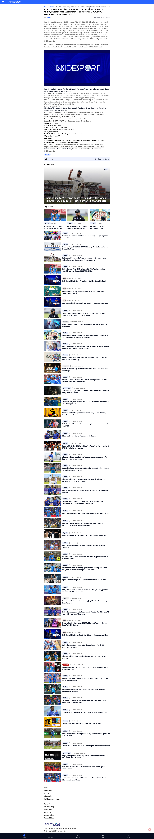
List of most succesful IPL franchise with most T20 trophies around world (83, 768)
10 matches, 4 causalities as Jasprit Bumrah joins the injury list (84, 712)
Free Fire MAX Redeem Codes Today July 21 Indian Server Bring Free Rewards (84, 325)
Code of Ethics (49, 818)
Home (46, 788)
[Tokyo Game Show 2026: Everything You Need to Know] (52, 722)
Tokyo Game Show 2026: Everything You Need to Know (82, 723)
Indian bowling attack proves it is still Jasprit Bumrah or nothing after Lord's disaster (85, 679)
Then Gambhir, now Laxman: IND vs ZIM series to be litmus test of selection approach (85, 403)
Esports (65, 244)
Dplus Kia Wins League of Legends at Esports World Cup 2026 (84, 580)
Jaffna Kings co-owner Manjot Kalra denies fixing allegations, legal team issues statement (84, 701)
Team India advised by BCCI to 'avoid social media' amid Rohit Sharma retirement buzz (84, 779)
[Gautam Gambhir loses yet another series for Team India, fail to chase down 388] (52, 667)
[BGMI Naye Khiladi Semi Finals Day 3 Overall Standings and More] (52, 302)
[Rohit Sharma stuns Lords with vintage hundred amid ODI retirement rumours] (52, 645)
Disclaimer (48, 809)
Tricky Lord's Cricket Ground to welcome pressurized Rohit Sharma (86, 746)
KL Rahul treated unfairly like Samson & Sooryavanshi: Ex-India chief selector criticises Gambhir (84, 381)
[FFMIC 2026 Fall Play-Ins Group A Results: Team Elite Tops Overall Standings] (52, 368)
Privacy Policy (49, 807)
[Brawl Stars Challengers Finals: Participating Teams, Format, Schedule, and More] (52, 412)
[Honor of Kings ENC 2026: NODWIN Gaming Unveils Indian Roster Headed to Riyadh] (52, 246)
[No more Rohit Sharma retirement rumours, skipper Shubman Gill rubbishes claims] (52, 556)
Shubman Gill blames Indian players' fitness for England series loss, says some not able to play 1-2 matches (84, 569)
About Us (47, 812)
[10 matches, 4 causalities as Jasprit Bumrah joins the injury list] (52, 711)
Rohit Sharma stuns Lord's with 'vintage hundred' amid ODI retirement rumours (83, 646)
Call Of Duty (66, 388)
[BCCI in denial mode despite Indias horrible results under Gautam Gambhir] (52, 490)
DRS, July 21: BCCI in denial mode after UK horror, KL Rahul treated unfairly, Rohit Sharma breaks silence (85, 347)
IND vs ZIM (50, 837)
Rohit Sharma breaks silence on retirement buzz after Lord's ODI (85, 513)
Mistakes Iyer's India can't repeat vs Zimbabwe (79, 436)
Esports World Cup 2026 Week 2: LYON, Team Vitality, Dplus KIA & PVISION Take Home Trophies (85, 447)
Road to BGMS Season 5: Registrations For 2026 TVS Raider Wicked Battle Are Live (83, 292)
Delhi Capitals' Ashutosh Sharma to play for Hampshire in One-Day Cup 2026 (86, 425)
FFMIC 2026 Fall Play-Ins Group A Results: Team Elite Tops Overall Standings (85, 369)
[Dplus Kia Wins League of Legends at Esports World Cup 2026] (52, 578)
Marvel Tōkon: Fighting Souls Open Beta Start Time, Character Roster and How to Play (84, 358)
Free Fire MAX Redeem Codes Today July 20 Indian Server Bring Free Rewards (84, 602)
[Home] (14, 2)
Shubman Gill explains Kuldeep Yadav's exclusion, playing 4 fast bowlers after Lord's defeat (85, 458)
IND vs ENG (48, 790)
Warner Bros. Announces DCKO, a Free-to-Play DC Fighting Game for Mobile (85, 237)
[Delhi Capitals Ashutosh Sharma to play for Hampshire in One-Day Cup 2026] (52, 423)
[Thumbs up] (46, 159)
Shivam (49, 17)
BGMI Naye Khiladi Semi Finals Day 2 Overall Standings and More (85, 635)
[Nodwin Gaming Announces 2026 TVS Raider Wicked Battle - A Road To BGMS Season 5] (52, 622)
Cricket (47, 154)
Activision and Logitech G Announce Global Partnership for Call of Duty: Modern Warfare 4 (85, 392)
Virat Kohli (48, 796)
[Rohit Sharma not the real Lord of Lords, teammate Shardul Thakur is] (52, 545)
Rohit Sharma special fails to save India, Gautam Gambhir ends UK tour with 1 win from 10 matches (85, 613)
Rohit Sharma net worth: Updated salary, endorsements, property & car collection (86, 734)
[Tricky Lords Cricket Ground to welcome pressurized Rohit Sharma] (52, 744)
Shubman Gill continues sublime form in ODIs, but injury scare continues (84, 657)
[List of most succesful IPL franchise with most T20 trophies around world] (52, 766)
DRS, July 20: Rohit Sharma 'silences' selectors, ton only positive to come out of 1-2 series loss (85, 591)
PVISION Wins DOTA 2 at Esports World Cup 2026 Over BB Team (84, 535)
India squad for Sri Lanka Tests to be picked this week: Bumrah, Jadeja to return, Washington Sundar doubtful (76, 199)
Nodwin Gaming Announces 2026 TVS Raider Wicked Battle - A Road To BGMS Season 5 (84, 624)
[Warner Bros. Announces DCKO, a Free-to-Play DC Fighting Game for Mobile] (52, 235)
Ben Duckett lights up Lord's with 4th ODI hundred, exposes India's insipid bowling (83, 690)
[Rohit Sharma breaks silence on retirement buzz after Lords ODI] (52, 512)
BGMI (64, 278)
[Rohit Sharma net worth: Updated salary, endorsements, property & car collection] (52, 733)
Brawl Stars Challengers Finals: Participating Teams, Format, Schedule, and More (84, 414)
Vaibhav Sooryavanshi (52, 799)
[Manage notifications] (149, 829)
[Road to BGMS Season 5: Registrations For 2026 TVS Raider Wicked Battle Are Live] (52, 291)
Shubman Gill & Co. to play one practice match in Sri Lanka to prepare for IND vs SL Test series (83, 480)
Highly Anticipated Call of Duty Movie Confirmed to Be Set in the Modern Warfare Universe (85, 757)
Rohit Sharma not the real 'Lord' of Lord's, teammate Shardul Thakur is (84, 546)
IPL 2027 (47, 793)
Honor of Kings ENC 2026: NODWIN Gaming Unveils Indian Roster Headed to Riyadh (85, 248)
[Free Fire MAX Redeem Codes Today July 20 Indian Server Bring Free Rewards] (52, 600)
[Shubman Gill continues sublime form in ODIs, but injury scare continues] (52, 656)
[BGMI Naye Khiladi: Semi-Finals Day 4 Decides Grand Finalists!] (52, 280)
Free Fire (65, 322)
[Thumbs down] (52, 159)
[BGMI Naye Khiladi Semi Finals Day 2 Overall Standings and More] (52, 634)
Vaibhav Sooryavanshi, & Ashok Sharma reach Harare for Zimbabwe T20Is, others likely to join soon (82, 502)
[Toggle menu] (3, 2)
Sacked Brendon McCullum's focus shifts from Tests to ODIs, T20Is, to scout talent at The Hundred (77, 227)
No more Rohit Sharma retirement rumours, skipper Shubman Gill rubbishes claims (85, 557)
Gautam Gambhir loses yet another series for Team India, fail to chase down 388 (85, 668)
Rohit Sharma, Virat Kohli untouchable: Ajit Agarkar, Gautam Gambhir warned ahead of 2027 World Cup (53, 227)
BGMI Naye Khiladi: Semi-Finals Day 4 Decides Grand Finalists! (84, 281)
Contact (47, 804)
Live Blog (65, 664)
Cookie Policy (49, 815)
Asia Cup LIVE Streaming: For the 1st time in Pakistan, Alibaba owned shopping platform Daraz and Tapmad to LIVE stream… (76, 90)
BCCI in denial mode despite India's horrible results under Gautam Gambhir (85, 491)
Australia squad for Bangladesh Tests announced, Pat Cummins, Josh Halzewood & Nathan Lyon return (99, 227)
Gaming (65, 233)
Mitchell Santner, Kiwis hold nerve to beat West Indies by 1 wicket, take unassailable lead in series (83, 524)
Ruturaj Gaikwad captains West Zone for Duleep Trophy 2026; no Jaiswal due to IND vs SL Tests (85, 469)
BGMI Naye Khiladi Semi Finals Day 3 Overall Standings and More (85, 303)
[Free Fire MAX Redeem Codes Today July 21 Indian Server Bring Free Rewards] (52, 324)
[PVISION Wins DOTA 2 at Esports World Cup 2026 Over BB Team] (52, 534)
